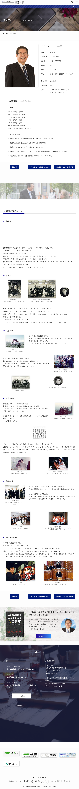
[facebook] (34, 778)
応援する (57, 781)
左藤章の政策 (29, 781)
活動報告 (37, 781)
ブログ (44, 781)
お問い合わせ (66, 781)
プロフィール (20, 781)
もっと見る (21, 696)
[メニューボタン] (76, 2)
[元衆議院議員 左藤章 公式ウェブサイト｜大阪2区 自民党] (13, 2)
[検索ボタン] (72, 2)
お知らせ (11, 781)
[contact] (45, 778)
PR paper (50, 781)
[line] (41, 778)
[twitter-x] (36, 778)
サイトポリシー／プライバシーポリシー (39, 783)
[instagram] (38, 778)
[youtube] (43, 778)
